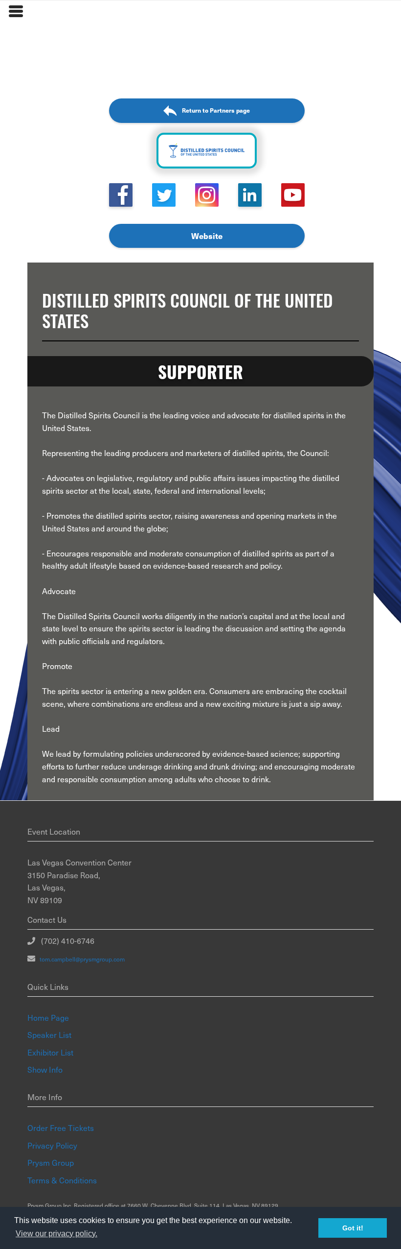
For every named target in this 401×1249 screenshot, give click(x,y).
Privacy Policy (52, 1145)
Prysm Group (50, 1162)
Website (207, 235)
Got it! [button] (352, 1228)
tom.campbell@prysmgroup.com (80, 959)
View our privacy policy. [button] (56, 1233)
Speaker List (49, 1034)
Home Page (48, 1017)
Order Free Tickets (60, 1127)
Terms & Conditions (62, 1180)
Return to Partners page (216, 110)
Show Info (45, 1069)
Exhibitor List (50, 1052)
